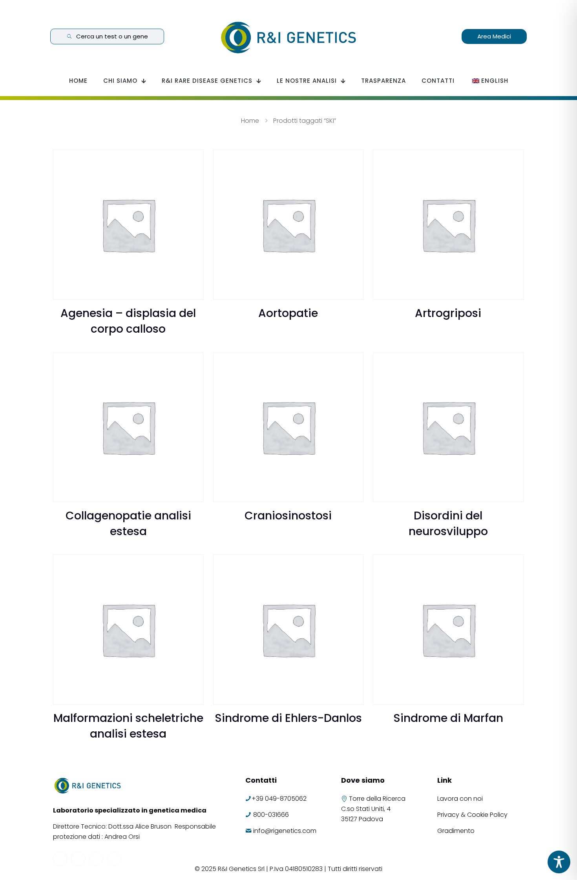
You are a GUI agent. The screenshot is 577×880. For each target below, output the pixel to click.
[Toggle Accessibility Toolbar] (559, 862)
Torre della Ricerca (377, 798)
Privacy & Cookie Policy (472, 814)
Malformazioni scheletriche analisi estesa (128, 726)
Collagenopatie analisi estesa (128, 523)
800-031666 (271, 814)
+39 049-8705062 (279, 798)
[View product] (192, 160)
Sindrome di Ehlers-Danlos (288, 718)
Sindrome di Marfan (448, 718)
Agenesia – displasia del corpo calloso (128, 321)
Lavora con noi (460, 798)
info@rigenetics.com (284, 830)
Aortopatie (288, 313)
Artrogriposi (448, 313)
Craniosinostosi (288, 515)
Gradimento (456, 830)
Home (250, 120)
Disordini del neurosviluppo (448, 523)
